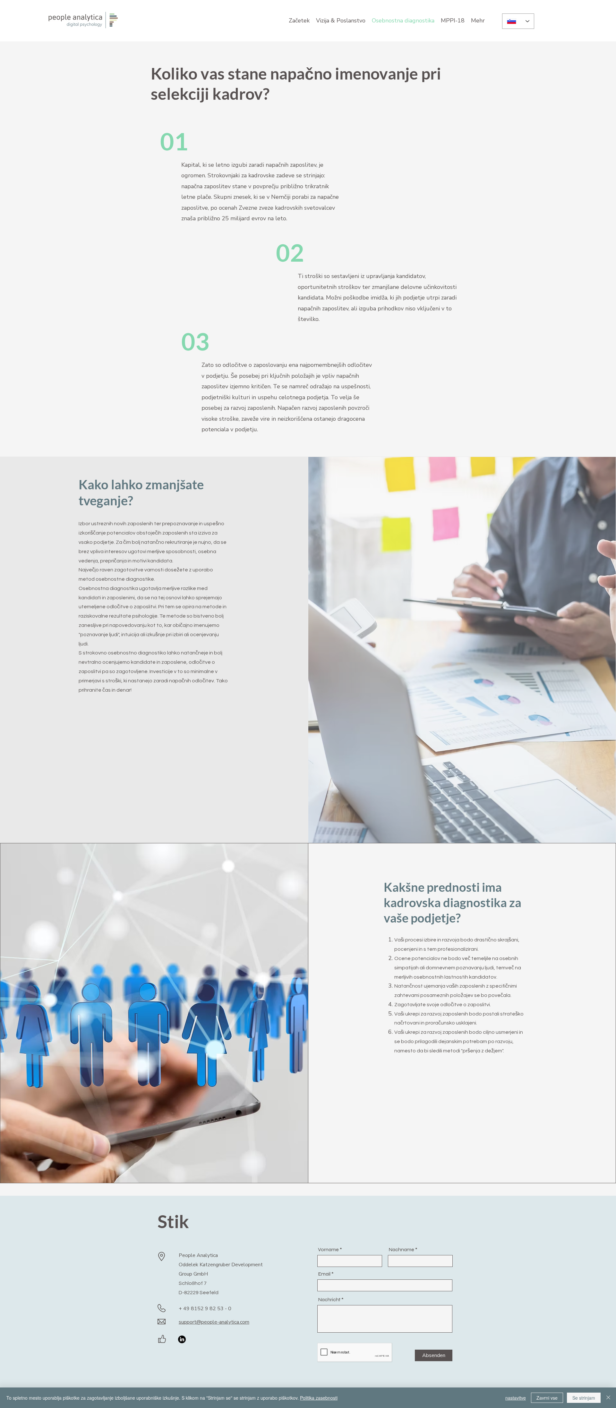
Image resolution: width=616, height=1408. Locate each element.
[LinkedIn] (182, 1339)
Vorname (328, 1249)
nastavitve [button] (515, 1398)
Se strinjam (583, 1398)
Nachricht (329, 1299)
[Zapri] (608, 1398)
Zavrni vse (547, 1398)
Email (324, 1274)
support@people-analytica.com (214, 1322)
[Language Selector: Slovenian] (518, 21)
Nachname (401, 1249)
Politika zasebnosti (319, 1398)
